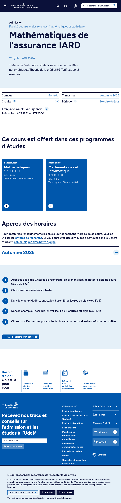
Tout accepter (65, 492)
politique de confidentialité (30, 498)
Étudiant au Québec (72, 411)
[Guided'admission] (30, 405)
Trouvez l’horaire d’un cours (18, 336)
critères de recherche (28, 238)
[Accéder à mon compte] (75, 5)
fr (66, 6)
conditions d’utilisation (61, 498)
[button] (5, 5)
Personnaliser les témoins (23, 492)
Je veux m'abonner (13, 446)
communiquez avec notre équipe (34, 242)
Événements (99, 415)
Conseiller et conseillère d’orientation (74, 462)
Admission (15, 22)
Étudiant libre (69, 427)
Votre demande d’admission (96, 5)
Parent (65, 455)
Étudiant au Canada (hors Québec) (75, 417)
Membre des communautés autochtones (69, 435)
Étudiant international (73, 423)
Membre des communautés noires (72, 445)
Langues (102, 454)
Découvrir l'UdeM (101, 423)
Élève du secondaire (72, 451)
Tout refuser (47, 492)
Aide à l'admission (102, 406)
